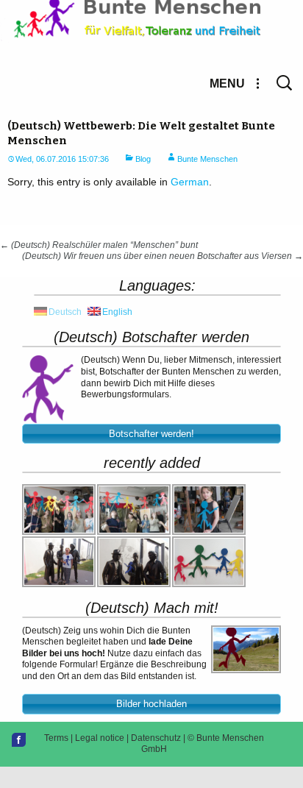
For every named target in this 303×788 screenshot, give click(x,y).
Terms (56, 738)
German (190, 182)
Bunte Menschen (207, 159)
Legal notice (99, 738)
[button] (151, 434)
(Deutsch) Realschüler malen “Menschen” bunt (99, 245)
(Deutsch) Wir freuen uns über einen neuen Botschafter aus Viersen (162, 256)
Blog (143, 159)
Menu (227, 83)
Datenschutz (156, 738)
